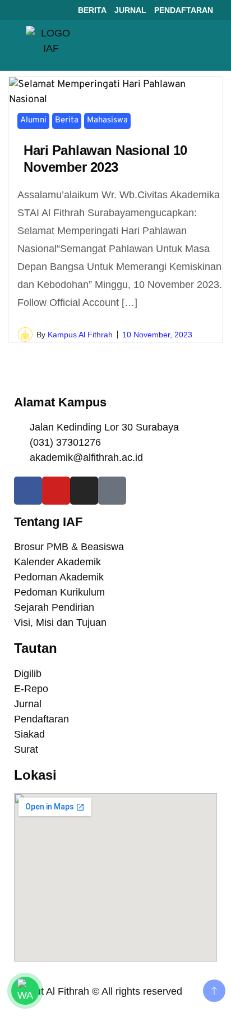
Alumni (33, 120)
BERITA (92, 10)
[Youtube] (56, 491)
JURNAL (130, 10)
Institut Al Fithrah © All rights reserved (98, 991)
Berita (66, 120)
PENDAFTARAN (183, 10)
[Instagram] (84, 491)
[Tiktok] (112, 491)
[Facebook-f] (28, 491)
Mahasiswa (107, 120)
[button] (206, 45)
